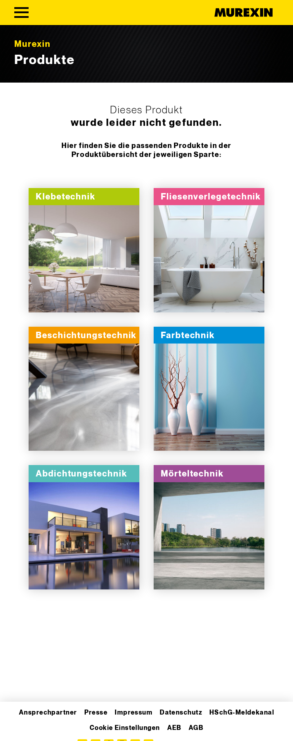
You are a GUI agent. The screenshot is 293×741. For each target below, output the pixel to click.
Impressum (134, 712)
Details (84, 259)
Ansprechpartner (48, 712)
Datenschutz (181, 712)
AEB (174, 728)
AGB (196, 728)
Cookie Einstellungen (125, 728)
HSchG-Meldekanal (241, 712)
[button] (15, 725)
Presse (96, 712)
